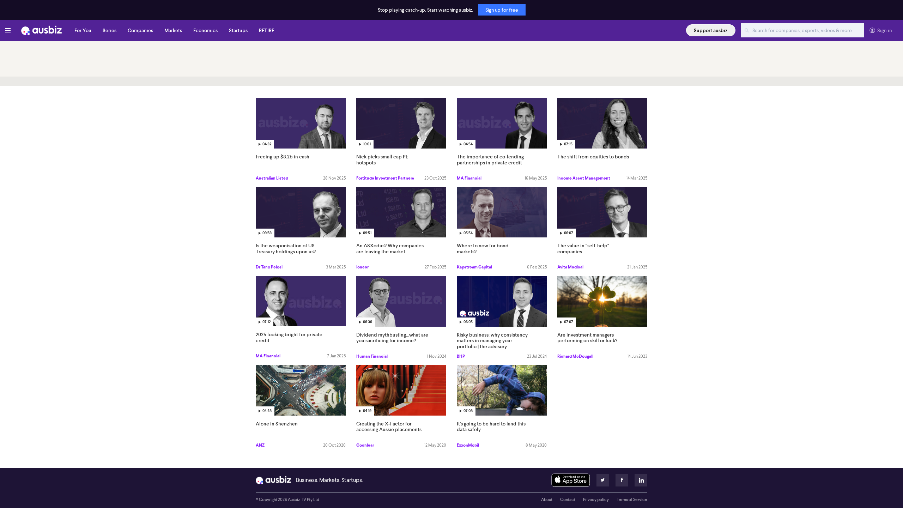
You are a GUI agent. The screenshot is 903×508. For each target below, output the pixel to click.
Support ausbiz (711, 30)
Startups (238, 30)
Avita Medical (570, 267)
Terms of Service (632, 499)
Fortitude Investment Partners (385, 178)
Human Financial (372, 356)
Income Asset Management (583, 178)
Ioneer (362, 267)
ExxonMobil (468, 445)
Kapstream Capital (474, 267)
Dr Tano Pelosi (269, 267)
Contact (567, 499)
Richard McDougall (575, 356)
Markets (173, 30)
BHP (461, 356)
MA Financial (469, 178)
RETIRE (266, 30)
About (546, 499)
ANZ (260, 445)
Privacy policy (596, 499)
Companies (140, 30)
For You (82, 30)
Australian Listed (272, 178)
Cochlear (365, 445)
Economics (205, 30)
